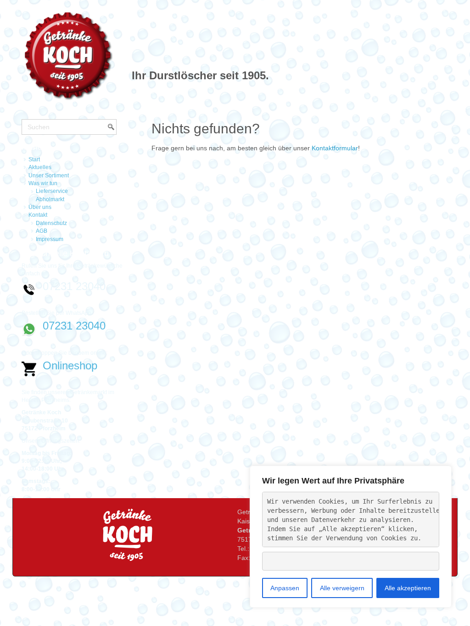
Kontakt (37, 215)
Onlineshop (70, 365)
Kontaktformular (335, 148)
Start (34, 159)
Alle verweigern (342, 588)
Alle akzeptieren (408, 588)
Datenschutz (51, 223)
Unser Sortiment (48, 175)
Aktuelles (39, 167)
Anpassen (284, 588)
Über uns (39, 207)
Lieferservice (52, 191)
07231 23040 (74, 325)
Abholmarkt (50, 199)
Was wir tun (42, 183)
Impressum (49, 239)
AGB (41, 231)
